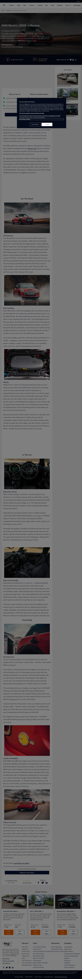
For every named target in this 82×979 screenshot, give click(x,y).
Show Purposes (35, 124)
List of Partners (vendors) (24, 119)
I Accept (47, 124)
